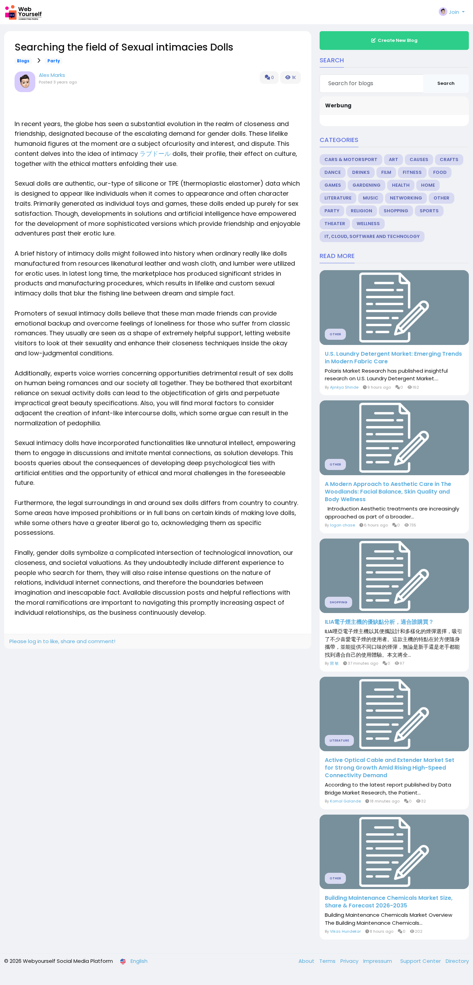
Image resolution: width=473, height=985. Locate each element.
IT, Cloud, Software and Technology (372, 236)
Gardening (366, 185)
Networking (406, 198)
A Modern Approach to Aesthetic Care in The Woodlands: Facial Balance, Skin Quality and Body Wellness (388, 491)
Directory (457, 961)
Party (53, 61)
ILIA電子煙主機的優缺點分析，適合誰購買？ (379, 622)
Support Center (421, 961)
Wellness (368, 223)
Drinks (361, 172)
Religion (361, 210)
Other (441, 198)
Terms (328, 961)
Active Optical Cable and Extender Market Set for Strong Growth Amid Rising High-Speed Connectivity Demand (389, 767)
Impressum (378, 961)
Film (386, 172)
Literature (337, 198)
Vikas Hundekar (345, 931)
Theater (334, 223)
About (307, 961)
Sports (429, 210)
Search (446, 83)
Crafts (449, 159)
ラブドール (155, 153)
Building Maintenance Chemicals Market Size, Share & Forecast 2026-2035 (389, 901)
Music (370, 198)
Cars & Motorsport (350, 159)
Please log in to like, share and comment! (62, 641)
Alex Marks (52, 75)
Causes (419, 159)
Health (401, 185)
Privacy (350, 961)
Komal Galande (345, 801)
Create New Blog (398, 40)
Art (393, 159)
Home (428, 185)
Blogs (23, 61)
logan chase (342, 525)
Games (332, 185)
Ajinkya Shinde (344, 387)
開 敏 (334, 663)
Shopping (396, 210)
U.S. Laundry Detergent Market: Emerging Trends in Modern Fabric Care (393, 357)
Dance (332, 172)
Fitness (412, 172)
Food (440, 172)
